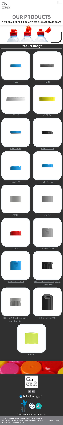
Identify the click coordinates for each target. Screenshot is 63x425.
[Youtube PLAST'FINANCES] (33, 392)
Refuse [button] (51, 420)
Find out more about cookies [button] (16, 422)
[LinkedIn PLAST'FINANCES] (30, 392)
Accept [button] (58, 420)
